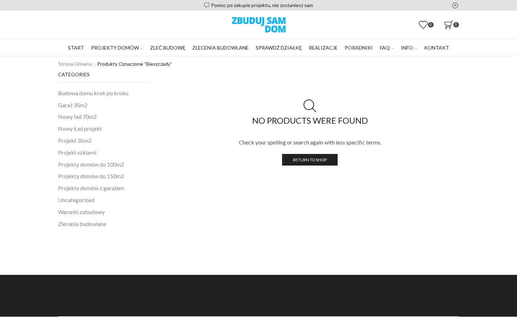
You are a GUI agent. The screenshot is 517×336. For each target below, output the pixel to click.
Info (407, 48)
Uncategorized (76, 199)
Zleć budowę (167, 48)
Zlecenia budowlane (220, 48)
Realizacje (323, 48)
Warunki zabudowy (81, 211)
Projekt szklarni (77, 152)
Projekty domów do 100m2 (91, 164)
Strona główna (75, 64)
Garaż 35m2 (73, 105)
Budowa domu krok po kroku (93, 93)
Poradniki (359, 48)
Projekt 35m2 (74, 140)
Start (76, 48)
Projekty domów (115, 48)
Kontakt (436, 48)
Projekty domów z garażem (91, 188)
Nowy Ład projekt (80, 128)
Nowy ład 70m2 (77, 116)
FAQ (385, 48)
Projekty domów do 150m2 (91, 176)
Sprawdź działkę (279, 48)
